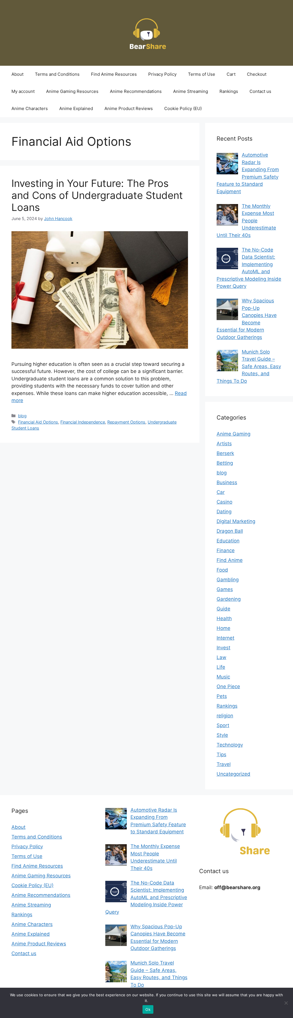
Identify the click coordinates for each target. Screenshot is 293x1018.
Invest (223, 647)
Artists (224, 443)
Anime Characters (29, 108)
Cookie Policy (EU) (183, 108)
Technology (230, 745)
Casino (224, 502)
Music (223, 677)
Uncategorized (233, 774)
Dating (224, 511)
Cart (231, 74)
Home (223, 628)
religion (225, 715)
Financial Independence (82, 422)
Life (221, 667)
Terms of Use (201, 74)
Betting (225, 463)
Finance (226, 550)
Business (227, 482)
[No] (286, 1003)
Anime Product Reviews (128, 108)
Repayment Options (126, 422)
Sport (223, 725)
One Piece (228, 686)
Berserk (225, 453)
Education (228, 541)
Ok (148, 1009)
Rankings (228, 91)
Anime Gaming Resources (72, 91)
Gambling (228, 579)
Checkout (256, 74)
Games (225, 589)
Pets (222, 696)
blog (22, 415)
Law (221, 657)
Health (224, 618)
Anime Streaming (190, 91)
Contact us (260, 91)
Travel (224, 764)
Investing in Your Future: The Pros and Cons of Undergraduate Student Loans (97, 195)
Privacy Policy (162, 74)
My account (23, 91)
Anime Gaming (233, 434)
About (17, 74)
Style (222, 735)
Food (222, 570)
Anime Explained (76, 108)
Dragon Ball (230, 531)
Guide (223, 609)
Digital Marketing (236, 521)
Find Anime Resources (114, 74)
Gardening (229, 599)
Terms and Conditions (57, 74)
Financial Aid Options (38, 422)
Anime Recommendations (136, 91)
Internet (225, 638)
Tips (221, 754)
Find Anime (230, 560)
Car (221, 492)
